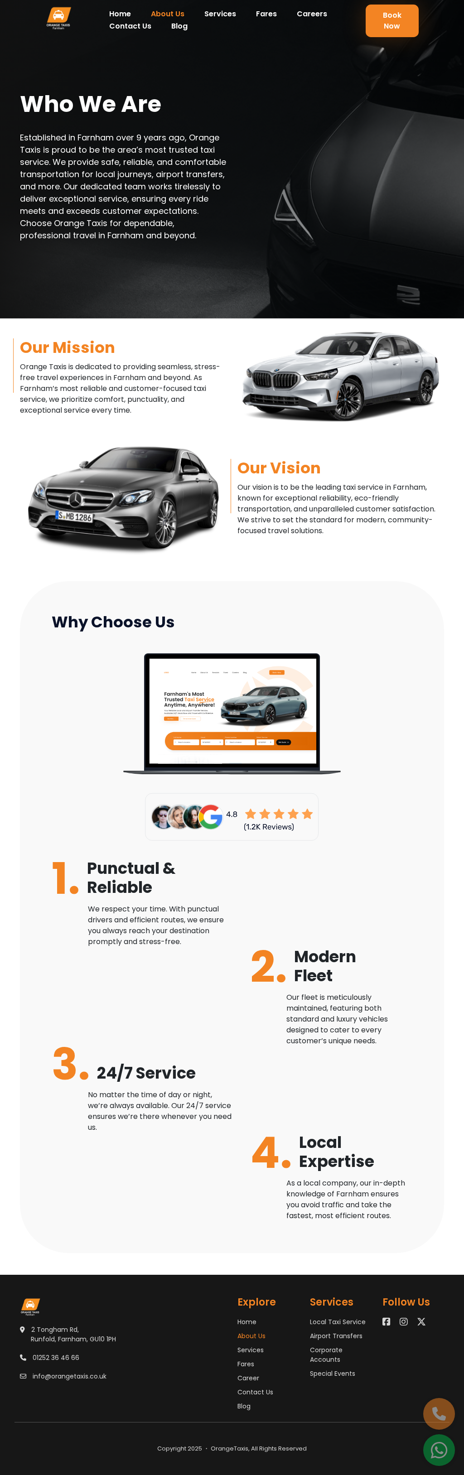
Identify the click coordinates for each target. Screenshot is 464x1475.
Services (220, 14)
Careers (312, 14)
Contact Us (130, 26)
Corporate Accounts (326, 1354)
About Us (167, 14)
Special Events (332, 1373)
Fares (266, 14)
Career (248, 1378)
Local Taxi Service (338, 1321)
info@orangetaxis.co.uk (69, 1376)
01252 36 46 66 (56, 1357)
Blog (179, 26)
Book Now (392, 20)
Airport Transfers (336, 1335)
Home (120, 14)
